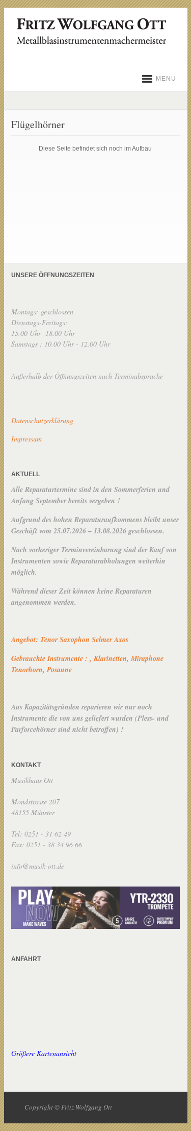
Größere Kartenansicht (43, 1053)
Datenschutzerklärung (42, 420)
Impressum (26, 439)
